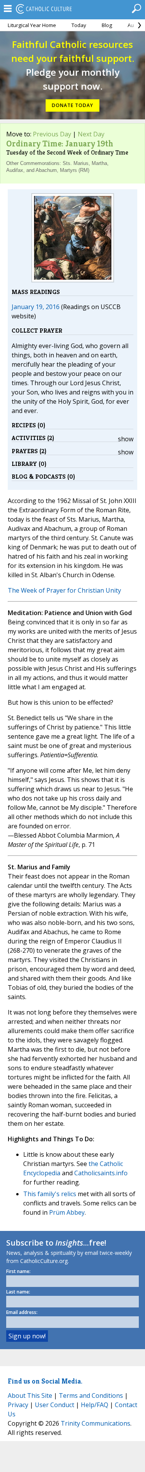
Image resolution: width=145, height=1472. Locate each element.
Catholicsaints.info (101, 1173)
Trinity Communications (95, 1423)
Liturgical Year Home (32, 25)
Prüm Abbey (67, 1212)
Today (79, 25)
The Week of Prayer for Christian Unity (64, 590)
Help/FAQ (94, 1405)
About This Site (30, 1395)
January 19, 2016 (36, 307)
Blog (107, 25)
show (125, 439)
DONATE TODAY (72, 105)
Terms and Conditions (91, 1395)
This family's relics (49, 1194)
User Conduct (54, 1405)
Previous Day (52, 134)
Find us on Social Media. (45, 1381)
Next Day (91, 134)
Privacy (18, 1405)
